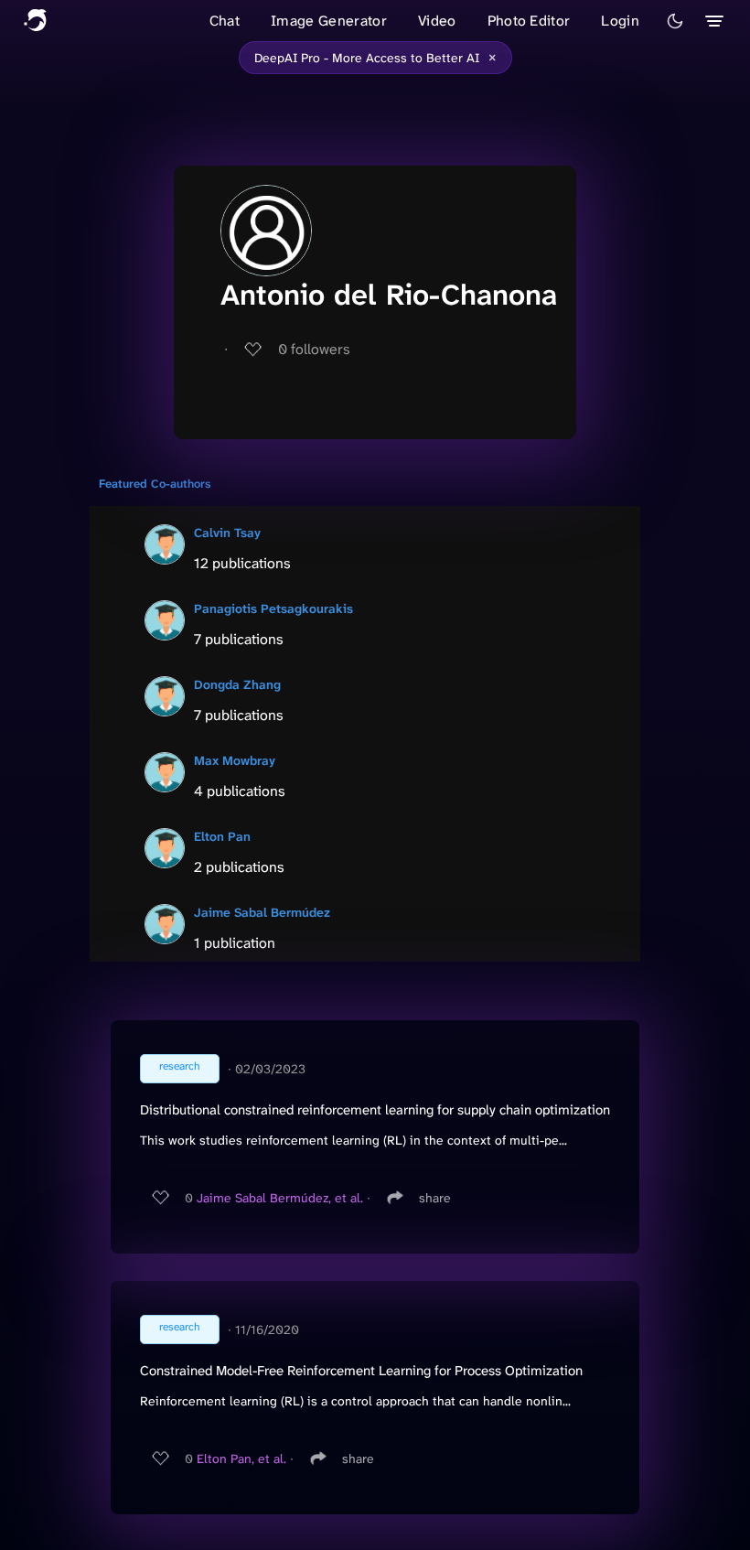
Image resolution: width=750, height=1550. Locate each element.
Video (437, 20)
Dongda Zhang (237, 684)
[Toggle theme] (675, 21)
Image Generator (329, 20)
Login (620, 20)
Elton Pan (222, 836)
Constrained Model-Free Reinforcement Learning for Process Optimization (361, 1371)
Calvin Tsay (227, 532)
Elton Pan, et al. (241, 1458)
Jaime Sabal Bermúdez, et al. (280, 1197)
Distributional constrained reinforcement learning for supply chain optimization (375, 1110)
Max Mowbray (234, 760)
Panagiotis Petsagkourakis (273, 608)
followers (314, 349)
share (435, 1197)
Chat (224, 20)
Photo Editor (529, 20)
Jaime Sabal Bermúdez (262, 912)
